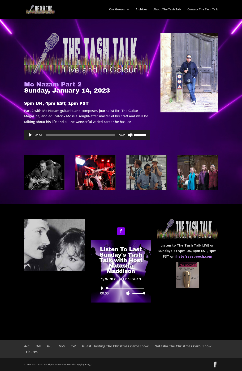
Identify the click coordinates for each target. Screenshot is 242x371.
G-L (49, 346)
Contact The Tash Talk (202, 9)
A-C (27, 346)
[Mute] (130, 135)
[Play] (30, 135)
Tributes (31, 352)
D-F (38, 346)
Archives (141, 9)
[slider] (140, 134)
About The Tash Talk (167, 9)
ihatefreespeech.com (193, 256)
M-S (62, 346)
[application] (87, 135)
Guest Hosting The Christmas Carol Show (115, 346)
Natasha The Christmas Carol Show (183, 346)
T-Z (73, 346)
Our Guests (117, 9)
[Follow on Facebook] (121, 231)
